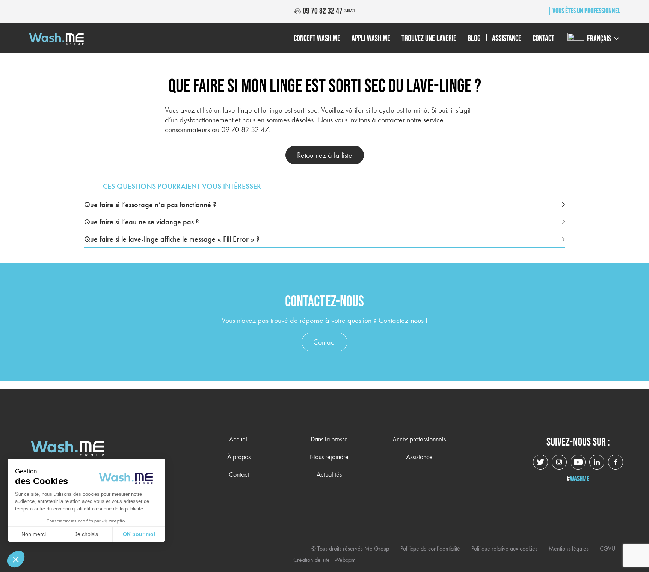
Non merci (33, 534)
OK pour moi (139, 534)
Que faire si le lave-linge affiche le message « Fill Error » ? (172, 239)
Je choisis (86, 534)
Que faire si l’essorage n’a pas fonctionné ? (150, 204)
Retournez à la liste (324, 155)
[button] (16, 559)
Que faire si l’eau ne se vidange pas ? (141, 222)
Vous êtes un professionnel (585, 10)
